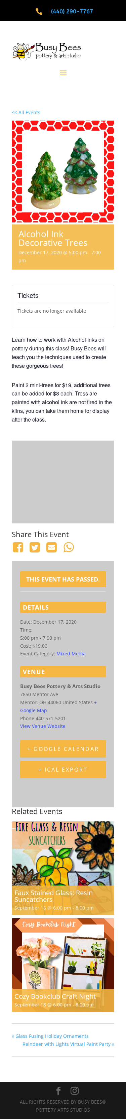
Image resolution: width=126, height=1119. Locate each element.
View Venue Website (43, 726)
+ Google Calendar (63, 749)
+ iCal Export (63, 769)
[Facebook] (19, 547)
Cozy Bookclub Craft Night (55, 996)
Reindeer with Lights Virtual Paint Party (68, 1044)
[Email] (51, 547)
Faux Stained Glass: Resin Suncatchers (53, 896)
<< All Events (26, 112)
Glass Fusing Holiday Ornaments (50, 1036)
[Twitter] (34, 547)
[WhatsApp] (68, 547)
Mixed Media (71, 653)
